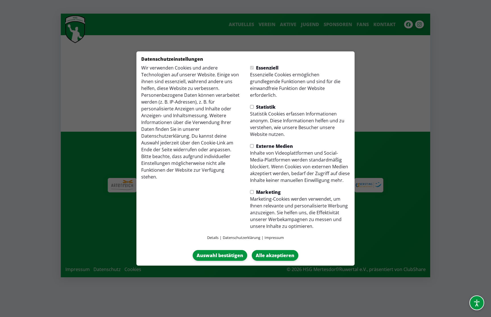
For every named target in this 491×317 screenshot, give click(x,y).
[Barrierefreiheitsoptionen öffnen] (476, 302)
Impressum (274, 237)
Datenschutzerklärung (165, 136)
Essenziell (266, 68)
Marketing (268, 192)
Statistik (265, 107)
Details (213, 237)
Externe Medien (274, 146)
